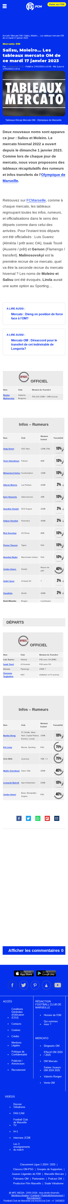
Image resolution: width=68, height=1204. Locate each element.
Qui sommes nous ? (51, 1023)
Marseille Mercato (54, 1174)
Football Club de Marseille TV (20, 1122)
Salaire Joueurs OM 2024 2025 (52, 1069)
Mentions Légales (17, 1044)
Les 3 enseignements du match (21, 1147)
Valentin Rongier (53, 1076)
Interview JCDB (21, 1137)
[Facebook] (12, 989)
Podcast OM (55, 1178)
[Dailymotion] (46, 989)
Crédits (15, 1036)
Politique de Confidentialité (19, 1053)
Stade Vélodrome (54, 1183)
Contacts (16, 1023)
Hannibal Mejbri (10, 557)
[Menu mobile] (5, 6)
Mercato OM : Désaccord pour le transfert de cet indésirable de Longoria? (34, 344)
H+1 (15, 1131)
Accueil (6, 35)
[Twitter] (24, 989)
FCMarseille (36, 200)
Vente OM (49, 1082)
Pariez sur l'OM (56, 4)
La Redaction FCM (15, 66)
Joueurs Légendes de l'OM (26, 1174)
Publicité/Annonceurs (52, 1195)
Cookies (16, 1030)
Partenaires (38, 1178)
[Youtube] (57, 989)
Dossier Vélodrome (19, 1105)
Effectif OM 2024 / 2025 (53, 1053)
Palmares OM (21, 1178)
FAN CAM (18, 1113)
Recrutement (19, 1069)
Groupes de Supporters (49, 1169)
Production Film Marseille (27, 1183)
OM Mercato (50, 1061)
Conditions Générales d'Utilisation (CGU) (18, 1013)
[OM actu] (34, 4)
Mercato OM (16, 35)
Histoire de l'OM (52, 1015)
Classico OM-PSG (23, 1169)
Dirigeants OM (52, 1045)
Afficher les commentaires (35, 950)
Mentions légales (20, 1195)
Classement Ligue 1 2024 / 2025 (37, 1164)
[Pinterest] (35, 989)
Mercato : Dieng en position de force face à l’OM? (37, 316)
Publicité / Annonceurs (18, 1062)
